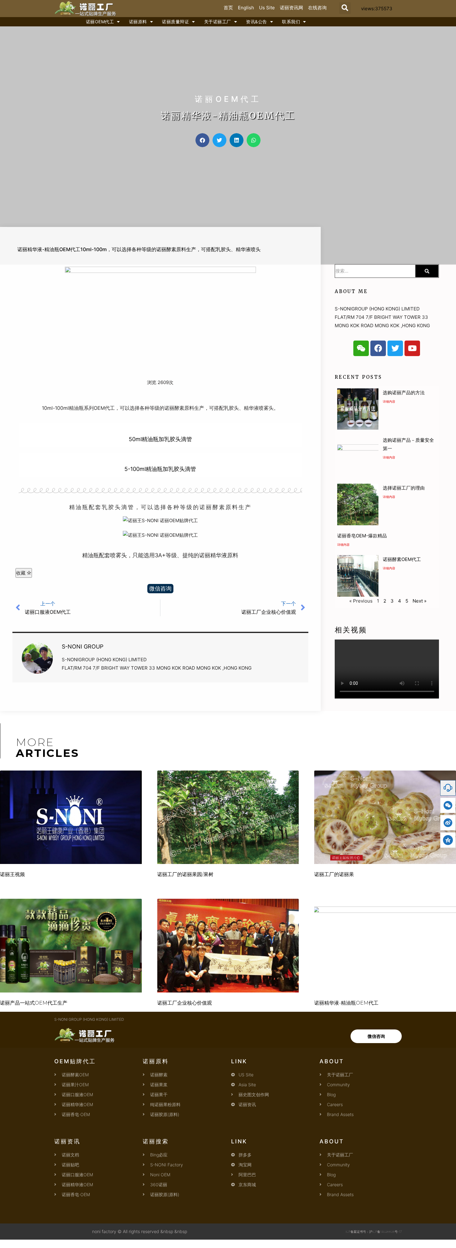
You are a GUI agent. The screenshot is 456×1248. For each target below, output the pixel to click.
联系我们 (291, 21)
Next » (420, 601)
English (246, 8)
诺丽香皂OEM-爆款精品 (362, 536)
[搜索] (426, 271)
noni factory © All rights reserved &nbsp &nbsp (139, 1231)
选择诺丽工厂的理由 (404, 488)
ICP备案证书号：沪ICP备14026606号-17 (374, 1231)
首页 (228, 8)
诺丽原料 (138, 21)
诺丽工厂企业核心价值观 (184, 1003)
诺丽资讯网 (291, 8)
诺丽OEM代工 (100, 21)
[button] (345, 8)
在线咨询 (317, 8)
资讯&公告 (256, 21)
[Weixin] (361, 348)
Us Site (267, 8)
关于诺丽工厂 (217, 21)
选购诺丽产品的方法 (404, 393)
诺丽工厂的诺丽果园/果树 (185, 874)
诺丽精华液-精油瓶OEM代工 (346, 1003)
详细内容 (389, 401)
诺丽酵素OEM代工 (402, 559)
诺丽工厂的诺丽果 (334, 874)
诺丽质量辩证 (175, 21)
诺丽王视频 (12, 874)
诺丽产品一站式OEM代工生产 (33, 1003)
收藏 (21, 573)
